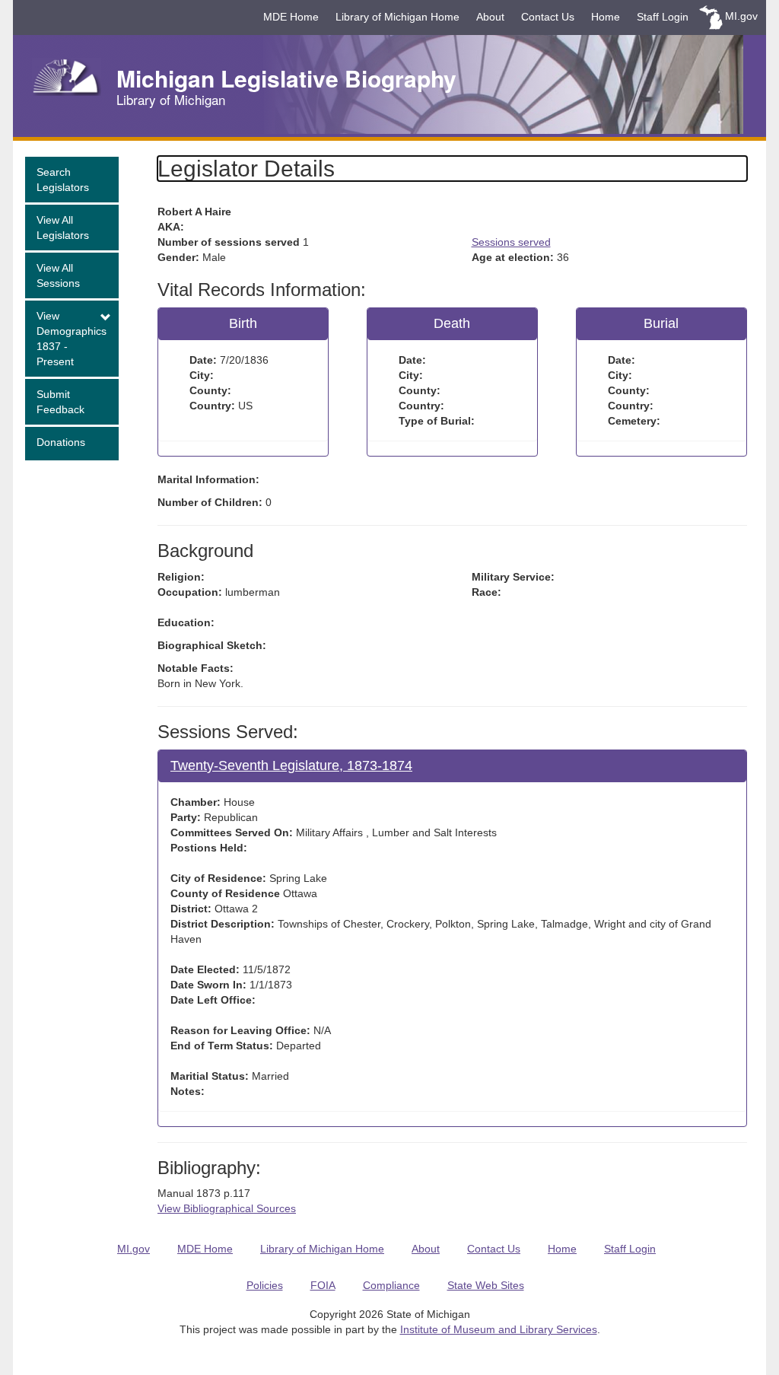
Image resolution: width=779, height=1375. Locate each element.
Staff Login (662, 17)
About (490, 17)
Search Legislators (63, 179)
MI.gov (741, 16)
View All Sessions (58, 275)
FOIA (322, 1285)
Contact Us (547, 17)
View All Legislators (63, 227)
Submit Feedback (60, 401)
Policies (264, 1285)
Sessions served (511, 242)
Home (605, 17)
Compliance (391, 1285)
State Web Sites (485, 1285)
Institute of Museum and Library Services (498, 1329)
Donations (61, 442)
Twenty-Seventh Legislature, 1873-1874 (291, 765)
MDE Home (291, 17)
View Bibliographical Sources (226, 1208)
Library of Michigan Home (397, 17)
